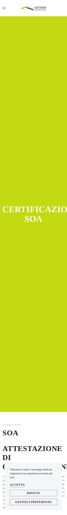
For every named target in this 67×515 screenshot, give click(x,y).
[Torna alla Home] (33, 8)
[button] (4, 8)
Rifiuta (33, 493)
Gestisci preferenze (33, 502)
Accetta (17, 484)
